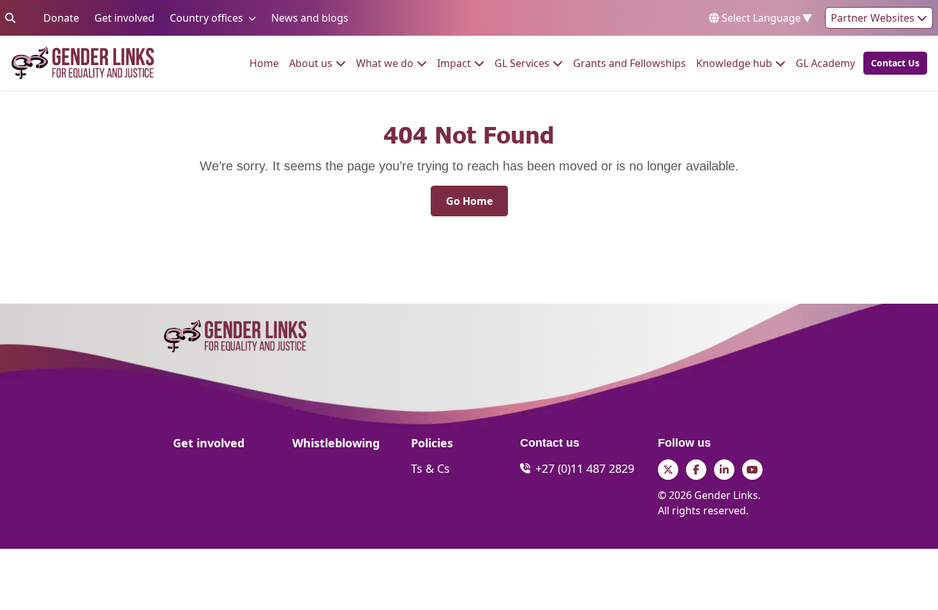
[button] (891, 63)
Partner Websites (874, 18)
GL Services (522, 63)
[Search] (10, 18)
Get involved (124, 17)
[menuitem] (264, 63)
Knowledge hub (734, 63)
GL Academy (825, 63)
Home (264, 63)
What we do (384, 63)
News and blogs (309, 17)
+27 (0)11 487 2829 (584, 468)
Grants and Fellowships (629, 63)
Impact (454, 63)
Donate (61, 17)
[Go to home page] (82, 63)
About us (310, 63)
